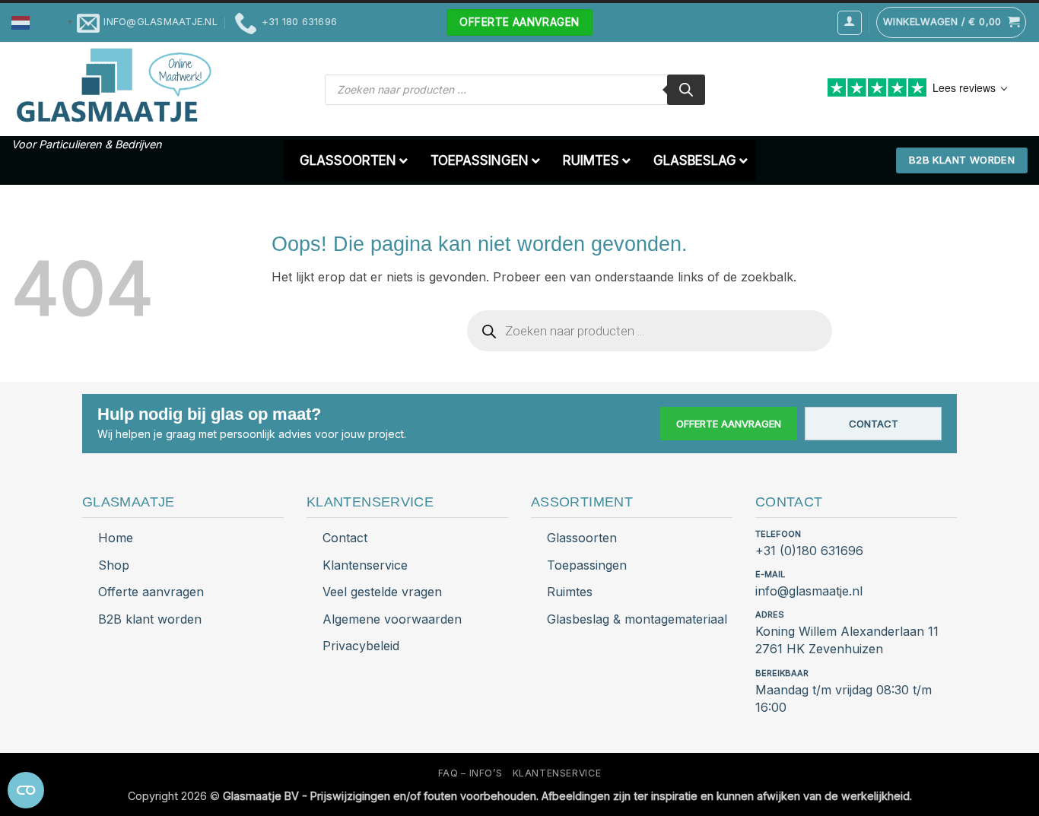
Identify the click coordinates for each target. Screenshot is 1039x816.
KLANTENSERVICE (557, 773)
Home (115, 537)
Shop (113, 565)
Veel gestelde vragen (382, 591)
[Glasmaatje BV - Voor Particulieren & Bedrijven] (112, 86)
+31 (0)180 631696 (809, 550)
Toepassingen (587, 565)
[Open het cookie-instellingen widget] (26, 790)
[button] (44, 21)
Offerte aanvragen (728, 424)
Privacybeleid (361, 645)
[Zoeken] (686, 90)
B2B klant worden (150, 619)
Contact (873, 424)
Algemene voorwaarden (392, 619)
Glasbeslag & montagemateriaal (637, 619)
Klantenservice (365, 565)
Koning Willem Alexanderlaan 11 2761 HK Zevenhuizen (847, 640)
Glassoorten (582, 537)
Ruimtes (570, 591)
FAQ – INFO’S (470, 773)
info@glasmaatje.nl (809, 591)
